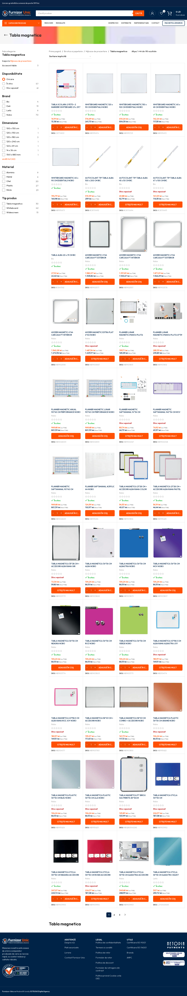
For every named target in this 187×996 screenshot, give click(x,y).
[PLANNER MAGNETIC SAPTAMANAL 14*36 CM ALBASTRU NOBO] (134, 388)
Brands (130, 952)
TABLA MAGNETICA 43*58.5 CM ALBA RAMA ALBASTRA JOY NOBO (167, 643)
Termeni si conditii (104, 947)
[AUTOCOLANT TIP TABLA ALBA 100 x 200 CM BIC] (100, 157)
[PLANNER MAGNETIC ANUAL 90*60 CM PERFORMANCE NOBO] (66, 388)
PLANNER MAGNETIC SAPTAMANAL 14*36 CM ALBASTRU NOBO (129, 412)
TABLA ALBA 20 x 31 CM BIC (63, 255)
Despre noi (70, 942)
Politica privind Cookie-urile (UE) (108, 977)
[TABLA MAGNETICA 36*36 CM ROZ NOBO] (100, 620)
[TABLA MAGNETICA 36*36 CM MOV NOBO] (167, 543)
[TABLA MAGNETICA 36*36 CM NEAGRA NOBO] (66, 620)
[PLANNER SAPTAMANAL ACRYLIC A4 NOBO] (100, 465)
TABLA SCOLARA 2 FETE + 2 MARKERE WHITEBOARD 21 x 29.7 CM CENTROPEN (65, 107)
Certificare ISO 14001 (137, 947)
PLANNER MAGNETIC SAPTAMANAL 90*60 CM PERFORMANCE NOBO (62, 489)
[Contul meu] (152, 13)
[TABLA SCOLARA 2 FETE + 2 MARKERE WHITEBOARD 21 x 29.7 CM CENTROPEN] (66, 83)
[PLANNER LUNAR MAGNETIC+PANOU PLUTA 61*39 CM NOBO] (167, 311)
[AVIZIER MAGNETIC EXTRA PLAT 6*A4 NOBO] (100, 311)
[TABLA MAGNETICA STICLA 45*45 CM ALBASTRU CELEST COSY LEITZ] (167, 851)
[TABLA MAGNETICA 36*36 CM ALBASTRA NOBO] (134, 543)
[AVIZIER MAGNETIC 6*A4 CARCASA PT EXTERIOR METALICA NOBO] (167, 234)
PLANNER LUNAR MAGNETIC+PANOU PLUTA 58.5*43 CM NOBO (131, 335)
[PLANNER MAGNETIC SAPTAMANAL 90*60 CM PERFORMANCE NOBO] (66, 465)
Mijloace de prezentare (20, 61)
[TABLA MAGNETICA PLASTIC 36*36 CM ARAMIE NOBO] (167, 697)
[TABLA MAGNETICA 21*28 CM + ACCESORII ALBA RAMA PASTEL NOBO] (167, 465)
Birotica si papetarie (73, 51)
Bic (86, 184)
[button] (66, 127)
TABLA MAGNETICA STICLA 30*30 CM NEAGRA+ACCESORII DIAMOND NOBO (65, 875)
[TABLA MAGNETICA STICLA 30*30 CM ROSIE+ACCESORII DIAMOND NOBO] (100, 851)
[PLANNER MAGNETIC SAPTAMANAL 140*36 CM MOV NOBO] (167, 388)
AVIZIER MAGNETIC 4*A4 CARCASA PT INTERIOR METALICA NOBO (130, 257)
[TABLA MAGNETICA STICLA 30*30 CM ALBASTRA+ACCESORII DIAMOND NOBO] (167, 774)
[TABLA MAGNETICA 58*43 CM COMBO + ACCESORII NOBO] (134, 697)
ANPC (129, 957)
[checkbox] (20, 101)
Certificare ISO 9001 (136, 942)
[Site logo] (16, 13)
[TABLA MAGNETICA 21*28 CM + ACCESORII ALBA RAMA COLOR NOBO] (134, 465)
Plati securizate (72, 947)
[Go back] (5, 35)
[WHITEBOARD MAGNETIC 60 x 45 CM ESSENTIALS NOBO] (167, 83)
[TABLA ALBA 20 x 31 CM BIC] (66, 234)
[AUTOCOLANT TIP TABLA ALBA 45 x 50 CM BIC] (134, 157)
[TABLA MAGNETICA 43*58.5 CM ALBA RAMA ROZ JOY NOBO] (66, 697)
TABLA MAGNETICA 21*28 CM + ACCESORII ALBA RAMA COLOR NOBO (133, 489)
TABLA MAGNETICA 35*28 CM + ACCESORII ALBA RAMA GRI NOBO (65, 566)
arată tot (8, 159)
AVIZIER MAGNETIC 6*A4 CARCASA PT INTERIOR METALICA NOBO (62, 335)
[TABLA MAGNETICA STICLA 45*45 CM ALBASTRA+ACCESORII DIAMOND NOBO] (134, 851)
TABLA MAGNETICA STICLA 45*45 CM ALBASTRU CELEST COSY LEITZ (166, 875)
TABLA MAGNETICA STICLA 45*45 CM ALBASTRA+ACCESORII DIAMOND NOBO (133, 875)
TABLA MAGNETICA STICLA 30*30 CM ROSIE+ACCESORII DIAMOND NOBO (97, 875)
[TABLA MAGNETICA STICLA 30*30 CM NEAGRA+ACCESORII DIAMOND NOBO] (66, 851)
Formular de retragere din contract (108, 969)
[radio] (20, 79)
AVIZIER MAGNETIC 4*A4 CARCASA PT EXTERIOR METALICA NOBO (96, 257)
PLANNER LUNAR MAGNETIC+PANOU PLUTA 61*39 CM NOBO (167, 335)
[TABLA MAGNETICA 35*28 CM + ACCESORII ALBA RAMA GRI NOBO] (66, 543)
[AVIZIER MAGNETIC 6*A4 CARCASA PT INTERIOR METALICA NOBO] (66, 311)
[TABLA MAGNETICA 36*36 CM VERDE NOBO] (134, 620)
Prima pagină (55, 51)
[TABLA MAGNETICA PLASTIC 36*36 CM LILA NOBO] (100, 774)
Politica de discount (105, 962)
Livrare (68, 952)
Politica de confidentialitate (108, 942)
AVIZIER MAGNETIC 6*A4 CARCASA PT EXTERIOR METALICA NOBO (164, 257)
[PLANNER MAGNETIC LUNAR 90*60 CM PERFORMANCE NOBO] (100, 388)
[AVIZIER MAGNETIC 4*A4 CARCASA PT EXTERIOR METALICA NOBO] (100, 234)
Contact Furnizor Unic (75, 957)
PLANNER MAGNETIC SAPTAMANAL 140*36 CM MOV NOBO (166, 412)
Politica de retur (103, 952)
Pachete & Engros (173, 23)
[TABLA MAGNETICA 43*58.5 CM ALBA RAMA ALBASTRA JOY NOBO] (167, 620)
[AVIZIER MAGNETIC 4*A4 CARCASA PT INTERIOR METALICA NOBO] (134, 234)
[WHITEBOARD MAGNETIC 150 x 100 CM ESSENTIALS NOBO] (134, 83)
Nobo (87, 261)
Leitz (155, 878)
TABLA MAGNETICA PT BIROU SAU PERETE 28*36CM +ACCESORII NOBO (132, 798)
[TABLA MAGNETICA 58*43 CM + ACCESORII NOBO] (100, 697)
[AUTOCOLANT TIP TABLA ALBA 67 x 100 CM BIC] (167, 157)
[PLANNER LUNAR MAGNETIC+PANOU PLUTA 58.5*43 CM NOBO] (134, 311)
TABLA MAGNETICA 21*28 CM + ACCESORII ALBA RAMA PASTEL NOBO (167, 489)
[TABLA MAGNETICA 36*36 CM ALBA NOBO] (100, 543)
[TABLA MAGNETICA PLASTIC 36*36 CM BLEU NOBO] (66, 774)
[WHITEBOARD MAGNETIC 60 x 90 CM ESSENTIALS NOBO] (66, 157)
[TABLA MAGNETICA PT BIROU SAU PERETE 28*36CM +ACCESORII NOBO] (134, 774)
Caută (138, 13)
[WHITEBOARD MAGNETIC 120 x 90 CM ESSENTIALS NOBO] (100, 83)
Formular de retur (104, 957)
